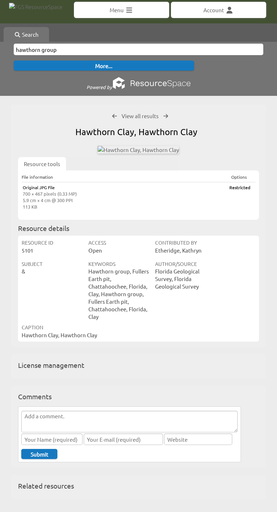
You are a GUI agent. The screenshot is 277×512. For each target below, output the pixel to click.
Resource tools (42, 163)
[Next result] (166, 116)
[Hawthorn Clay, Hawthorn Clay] (138, 149)
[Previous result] (114, 116)
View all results (140, 115)
